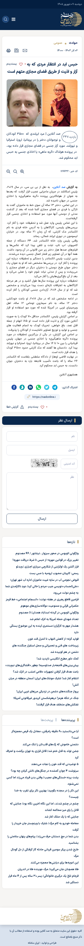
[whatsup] (38, 387)
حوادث (73, 43)
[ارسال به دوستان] (25, 50)
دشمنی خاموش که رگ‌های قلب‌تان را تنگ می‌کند (51, 744)
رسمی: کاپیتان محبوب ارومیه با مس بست (54, 573)
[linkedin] (30, 387)
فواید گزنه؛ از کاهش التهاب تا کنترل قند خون (53, 639)
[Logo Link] (71, 19)
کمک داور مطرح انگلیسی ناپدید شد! (58, 659)
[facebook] (14, 387)
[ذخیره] (16, 50)
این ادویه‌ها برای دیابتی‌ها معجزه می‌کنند (55, 863)
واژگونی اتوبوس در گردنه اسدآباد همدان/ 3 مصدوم (49, 613)
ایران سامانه (33, 943)
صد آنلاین (59, 187)
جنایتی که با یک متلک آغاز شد (62, 817)
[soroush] (22, 387)
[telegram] (55, 387)
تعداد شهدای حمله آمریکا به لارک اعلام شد (54, 619)
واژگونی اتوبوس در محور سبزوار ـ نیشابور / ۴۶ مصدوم (47, 553)
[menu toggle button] (13, 19)
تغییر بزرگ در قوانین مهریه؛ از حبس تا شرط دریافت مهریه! (45, 560)
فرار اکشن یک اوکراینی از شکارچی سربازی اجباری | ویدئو (47, 567)
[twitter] (47, 387)
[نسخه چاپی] (8, 50)
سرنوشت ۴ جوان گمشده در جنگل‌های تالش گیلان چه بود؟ (45, 771)
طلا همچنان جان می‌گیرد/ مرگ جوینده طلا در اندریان (48, 869)
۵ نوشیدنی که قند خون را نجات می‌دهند (55, 764)
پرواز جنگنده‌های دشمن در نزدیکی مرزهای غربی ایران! (47, 692)
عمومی (58, 43)
